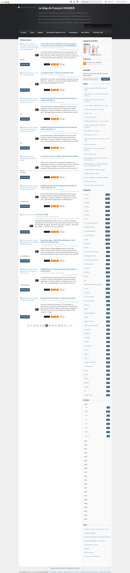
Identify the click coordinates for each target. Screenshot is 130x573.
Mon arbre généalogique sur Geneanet (94, 541)
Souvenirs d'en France (90, 181)
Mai (86, 419)
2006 (85, 515)
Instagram (87, 548)
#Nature (77, 218)
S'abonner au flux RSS (94, 62)
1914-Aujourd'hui (88, 264)
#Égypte (57, 246)
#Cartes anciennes (34, 170)
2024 (85, 445)
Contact (60, 572)
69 (62, 325)
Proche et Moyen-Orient (90, 223)
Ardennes (86, 206)
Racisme (86, 354)
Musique (86, 387)
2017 (85, 472)
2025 (85, 441)
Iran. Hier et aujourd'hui (90, 117)
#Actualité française (70, 49)
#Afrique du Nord (75, 246)
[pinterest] (77, 2)
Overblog (76, 568)
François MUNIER (31, 572)
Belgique (86, 382)
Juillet (86, 411)
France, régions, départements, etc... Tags (96, 105)
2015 (85, 480)
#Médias (77, 49)
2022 (85, 453)
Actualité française (89, 235)
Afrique (86, 317)
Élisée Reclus (88, 346)
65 (49, 325)
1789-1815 (87, 268)
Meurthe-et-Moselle (89, 227)
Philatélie (86, 202)
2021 (85, 456)
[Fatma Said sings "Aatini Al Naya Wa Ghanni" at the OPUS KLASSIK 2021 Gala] (29, 244)
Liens (32, 32)
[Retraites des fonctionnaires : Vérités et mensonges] (29, 300)
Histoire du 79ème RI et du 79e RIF (94, 109)
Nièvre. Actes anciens (90, 144)
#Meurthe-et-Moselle (63, 170)
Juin (86, 415)
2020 (85, 460)
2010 (85, 499)
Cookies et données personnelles (89, 572)
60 (34, 325)
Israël (85, 358)
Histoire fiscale (88, 395)
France (86, 288)
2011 (85, 495)
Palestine (86, 272)
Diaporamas (73, 32)
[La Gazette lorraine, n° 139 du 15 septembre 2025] (29, 74)
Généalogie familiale (89, 231)
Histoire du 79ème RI (90, 362)
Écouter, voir (98, 32)
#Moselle (77, 76)
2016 (85, 476)
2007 (85, 511)
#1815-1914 (76, 133)
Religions (86, 305)
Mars (86, 427)
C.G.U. (77, 572)
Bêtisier (86, 276)
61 (37, 325)
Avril (86, 423)
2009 (85, 503)
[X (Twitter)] (74, 2)
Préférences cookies (105, 572)
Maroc (86, 370)
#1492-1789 (42, 170)
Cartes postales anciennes (91, 251)
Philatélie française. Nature (91, 173)
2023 (85, 449)
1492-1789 (87, 337)
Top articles (53, 572)
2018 (85, 468)
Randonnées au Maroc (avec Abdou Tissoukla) (97, 537)
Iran (85, 280)
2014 (85, 484)
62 (40, 325)
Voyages (86, 211)
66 (52, 325)
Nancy (86, 219)
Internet (86, 374)
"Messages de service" (90, 134)
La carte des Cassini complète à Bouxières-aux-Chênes (59, 156)
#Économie (67, 302)
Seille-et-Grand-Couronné (91, 325)
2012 (85, 492)
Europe (86, 239)
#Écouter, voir (51, 246)
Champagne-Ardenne (90, 256)
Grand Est (87, 215)
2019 (85, 464)
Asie (85, 391)
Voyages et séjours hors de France (93, 185)
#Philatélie (68, 104)
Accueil (23, 32)
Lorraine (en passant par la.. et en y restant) (96, 121)
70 (65, 325)
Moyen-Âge (87, 329)
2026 (85, 404)
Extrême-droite (88, 366)
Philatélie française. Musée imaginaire (94, 169)
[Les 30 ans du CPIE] (27, 214)
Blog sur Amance (89, 552)
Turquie (86, 350)
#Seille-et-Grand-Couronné (52, 170)
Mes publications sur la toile (92, 131)
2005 (85, 519)
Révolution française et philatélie (93, 284)
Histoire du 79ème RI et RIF (56, 32)
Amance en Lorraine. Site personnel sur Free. (96, 529)
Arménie (86, 342)
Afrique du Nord (88, 321)
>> (71, 325)
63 (43, 325)
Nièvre (86, 378)
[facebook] (71, 2)
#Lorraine (66, 76)
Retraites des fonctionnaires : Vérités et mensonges (58, 298)
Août (86, 407)
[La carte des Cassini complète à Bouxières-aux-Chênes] (29, 160)
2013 (85, 488)
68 (58, 325)
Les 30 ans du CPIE (41, 214)
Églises (86, 247)
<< (28, 325)
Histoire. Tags (88, 113)
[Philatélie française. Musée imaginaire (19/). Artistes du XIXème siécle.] (29, 273)
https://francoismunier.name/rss (95, 64)
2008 (85, 507)
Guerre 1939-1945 (89, 301)
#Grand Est (72, 76)
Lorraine (86, 194)
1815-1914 (87, 292)
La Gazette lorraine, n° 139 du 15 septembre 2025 (57, 73)
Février (87, 432)
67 (55, 325)
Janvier (87, 436)
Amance (40, 32)
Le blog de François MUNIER (57, 8)
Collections (87, 333)
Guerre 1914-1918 (89, 296)
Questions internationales (91, 260)
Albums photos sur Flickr (91, 544)
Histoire (86, 198)
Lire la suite (25, 64)
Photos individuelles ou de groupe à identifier (96, 177)
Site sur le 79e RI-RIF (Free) (92, 556)
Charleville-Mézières (89, 313)
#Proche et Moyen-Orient (65, 246)
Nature (86, 309)
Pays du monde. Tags (90, 154)
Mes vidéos (85, 32)
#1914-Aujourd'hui (75, 104)
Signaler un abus (68, 572)
